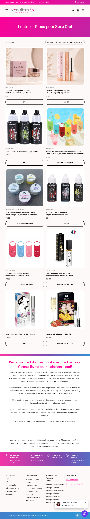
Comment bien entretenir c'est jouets (34, 486)
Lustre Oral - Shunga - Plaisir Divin (59, 334)
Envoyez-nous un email (74, 484)
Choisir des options (65, 163)
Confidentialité (10, 485)
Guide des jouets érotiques (32, 492)
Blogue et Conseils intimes (32, 480)
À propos (8, 479)
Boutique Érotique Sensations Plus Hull (53, 495)
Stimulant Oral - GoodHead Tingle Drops (21, 151)
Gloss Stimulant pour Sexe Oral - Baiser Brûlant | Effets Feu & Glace (59, 274)
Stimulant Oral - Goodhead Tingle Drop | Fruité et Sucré (57, 213)
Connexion (81, 2)
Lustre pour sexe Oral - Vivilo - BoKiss (20, 334)
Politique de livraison (12, 488)
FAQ (6, 482)
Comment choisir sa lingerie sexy (33, 498)
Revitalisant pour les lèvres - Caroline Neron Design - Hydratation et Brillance (21, 213)
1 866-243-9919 (72, 479)
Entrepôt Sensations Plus (55, 485)
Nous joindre (10, 476)
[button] (6, 10)
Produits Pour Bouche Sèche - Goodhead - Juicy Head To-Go (17, 274)
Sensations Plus (15, 515)
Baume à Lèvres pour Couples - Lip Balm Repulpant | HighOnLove (18, 91)
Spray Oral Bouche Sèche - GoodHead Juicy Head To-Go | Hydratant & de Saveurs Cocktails (65, 152)
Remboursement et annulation (12, 492)
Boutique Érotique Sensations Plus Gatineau (55, 489)
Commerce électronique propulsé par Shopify (34, 515)
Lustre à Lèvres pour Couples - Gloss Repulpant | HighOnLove (58, 91)
